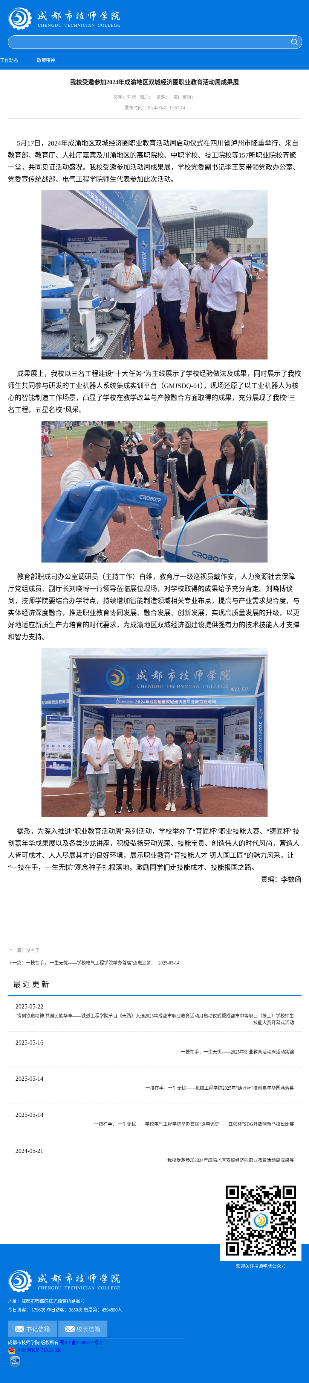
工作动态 (9, 60)
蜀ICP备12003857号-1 (81, 1342)
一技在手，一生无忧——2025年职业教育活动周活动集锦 (237, 1052)
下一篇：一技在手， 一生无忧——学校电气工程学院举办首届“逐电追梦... (93, 963)
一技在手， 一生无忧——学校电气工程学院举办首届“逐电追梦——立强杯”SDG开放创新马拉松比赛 (194, 1124)
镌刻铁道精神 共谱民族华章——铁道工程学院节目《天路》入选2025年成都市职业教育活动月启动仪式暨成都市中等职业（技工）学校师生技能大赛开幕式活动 (155, 1019)
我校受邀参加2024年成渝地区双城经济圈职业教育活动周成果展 (230, 1160)
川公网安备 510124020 (39, 1350)
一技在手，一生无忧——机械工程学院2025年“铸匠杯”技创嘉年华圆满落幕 (219, 1088)
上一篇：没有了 (24, 950)
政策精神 (46, 60)
